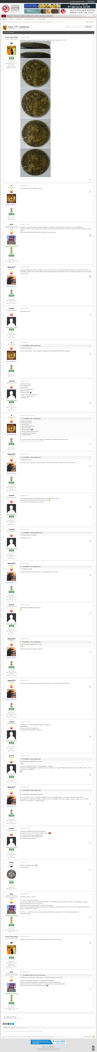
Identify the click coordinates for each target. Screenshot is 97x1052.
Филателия (49, 16)
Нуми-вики (42, 16)
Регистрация (91, 1)
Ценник (22, 16)
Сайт (4, 16)
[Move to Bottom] (93, 1049)
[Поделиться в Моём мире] (13, 1024)
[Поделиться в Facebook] (8, 1024)
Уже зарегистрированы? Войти (77, 1)
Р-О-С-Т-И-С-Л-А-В (37, 975)
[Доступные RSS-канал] (93, 1037)
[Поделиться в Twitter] (11, 1024)
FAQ (37, 16)
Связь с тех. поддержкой (48, 1046)
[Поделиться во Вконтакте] (4, 1024)
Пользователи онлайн (30, 19)
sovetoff (35, 345)
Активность (9, 16)
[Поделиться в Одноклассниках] (6, 1024)
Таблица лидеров (41, 19)
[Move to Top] (93, 1047)
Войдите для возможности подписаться (75, 26)
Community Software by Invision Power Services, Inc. (48, 1049)
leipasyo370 (36, 532)
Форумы (5, 19)
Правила (11, 19)
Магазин (16, 16)
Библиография (30, 16)
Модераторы (19, 19)
